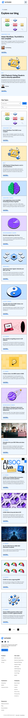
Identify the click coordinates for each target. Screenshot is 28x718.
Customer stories (4, 687)
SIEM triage (16, 666)
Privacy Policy (18, 715)
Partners (16, 685)
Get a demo (4, 650)
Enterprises (3, 683)
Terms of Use (16, 691)
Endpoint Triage (17, 664)
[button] (25, 2)
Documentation (4, 708)
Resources (4, 701)
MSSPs (15, 675)
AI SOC (2, 658)
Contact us (16, 695)
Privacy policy (17, 693)
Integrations (3, 660)
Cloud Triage (16, 673)
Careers (15, 687)
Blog (2, 705)
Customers (4, 680)
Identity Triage (17, 670)
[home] (6, 2)
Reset (24, 103)
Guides (2, 710)
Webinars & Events (5, 703)
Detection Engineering (18, 660)
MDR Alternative (17, 658)
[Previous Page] (10, 630)
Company (16, 680)
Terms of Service (22, 715)
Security (16, 689)
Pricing (2, 662)
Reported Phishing (18, 662)
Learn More (3, 52)
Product (3, 655)
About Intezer (17, 683)
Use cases (16, 655)
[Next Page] (18, 630)
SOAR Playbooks (17, 668)
